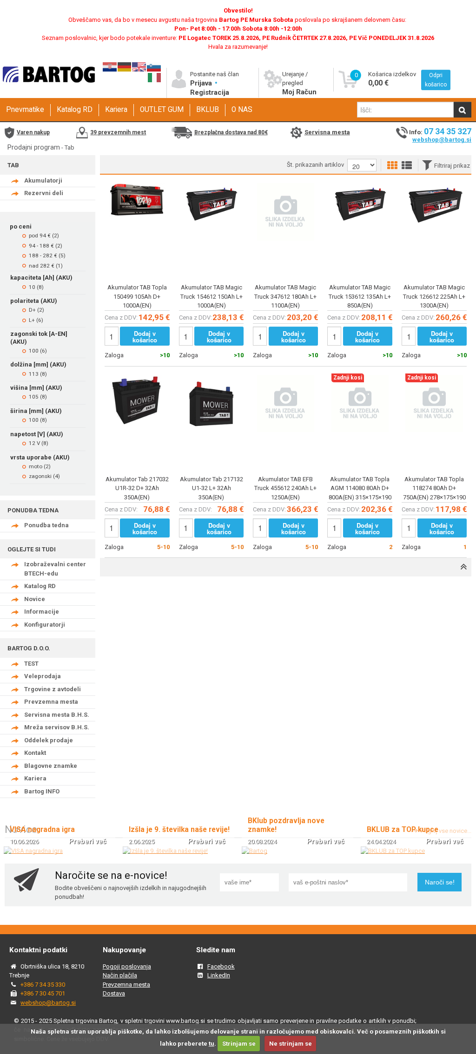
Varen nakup (33, 132)
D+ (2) (36, 310)
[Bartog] (254, 850)
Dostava (114, 993)
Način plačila (120, 975)
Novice (34, 599)
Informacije (41, 611)
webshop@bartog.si (441, 139)
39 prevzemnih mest (118, 132)
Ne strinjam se (290, 1043)
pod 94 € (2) (44, 235)
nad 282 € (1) (46, 265)
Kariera (116, 109)
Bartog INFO (42, 791)
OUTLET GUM (162, 109)
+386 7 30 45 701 (42, 993)
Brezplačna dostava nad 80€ (231, 132)
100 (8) (38, 420)
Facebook (221, 966)
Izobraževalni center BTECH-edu (55, 569)
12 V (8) (38, 443)
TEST (31, 663)
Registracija (209, 92)
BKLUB (207, 109)
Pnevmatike (25, 109)
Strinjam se (239, 1043)
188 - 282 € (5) (47, 255)
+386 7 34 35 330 (42, 984)
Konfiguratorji (44, 624)
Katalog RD (75, 109)
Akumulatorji (43, 180)
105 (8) (38, 396)
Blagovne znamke (50, 765)
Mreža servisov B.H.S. (56, 727)
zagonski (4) (44, 476)
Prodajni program (33, 147)
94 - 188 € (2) (45, 245)
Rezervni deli (43, 193)
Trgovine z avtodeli (52, 689)
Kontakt (35, 752)
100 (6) (38, 350)
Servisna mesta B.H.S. (56, 714)
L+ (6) (36, 320)
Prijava (202, 83)
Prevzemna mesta (51, 701)
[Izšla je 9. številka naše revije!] (165, 850)
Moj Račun (299, 92)
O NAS (241, 109)
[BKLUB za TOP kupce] (393, 850)
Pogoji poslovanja (127, 966)
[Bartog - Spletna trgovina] (47, 89)
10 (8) (36, 287)
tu (211, 1043)
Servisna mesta (327, 132)
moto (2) (40, 466)
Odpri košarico (436, 80)
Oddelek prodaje (48, 740)
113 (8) (38, 374)
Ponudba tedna (46, 525)
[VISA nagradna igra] (33, 850)
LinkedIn (218, 975)
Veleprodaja (42, 676)
